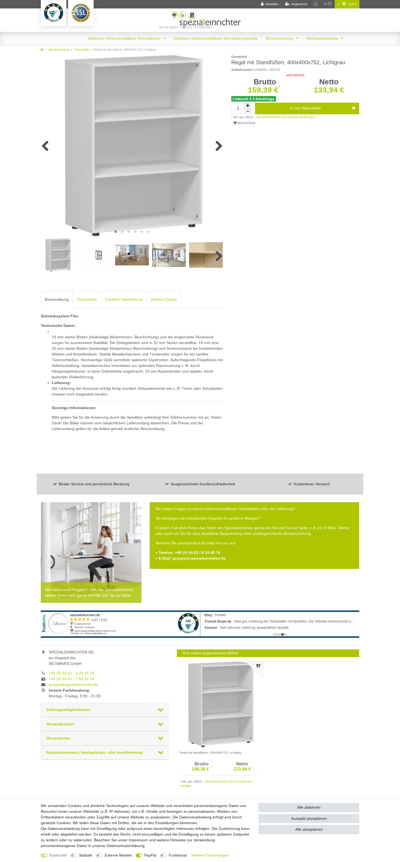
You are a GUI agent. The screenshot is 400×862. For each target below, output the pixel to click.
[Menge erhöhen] (247, 106)
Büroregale (81, 49)
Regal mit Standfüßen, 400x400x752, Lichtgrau (211, 752)
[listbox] (220, 704)
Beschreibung (57, 299)
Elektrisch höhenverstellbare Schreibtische (125, 38)
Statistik (85, 855)
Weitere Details (164, 299)
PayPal (150, 855)
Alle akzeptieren (309, 829)
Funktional (178, 855)
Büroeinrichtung (280, 38)
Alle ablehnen (309, 807)
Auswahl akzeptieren (309, 818)
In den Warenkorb (305, 108)
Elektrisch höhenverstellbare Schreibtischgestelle (216, 38)
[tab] (57, 299)
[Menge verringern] (247, 111)
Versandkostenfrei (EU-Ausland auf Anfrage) (285, 117)
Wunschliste (246, 123)
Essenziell (58, 855)
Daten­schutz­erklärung (125, 845)
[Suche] (315, 4)
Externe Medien (118, 855)
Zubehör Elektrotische (124, 299)
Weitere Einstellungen (210, 855)
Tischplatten (86, 299)
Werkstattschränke (322, 38)
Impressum (138, 840)
